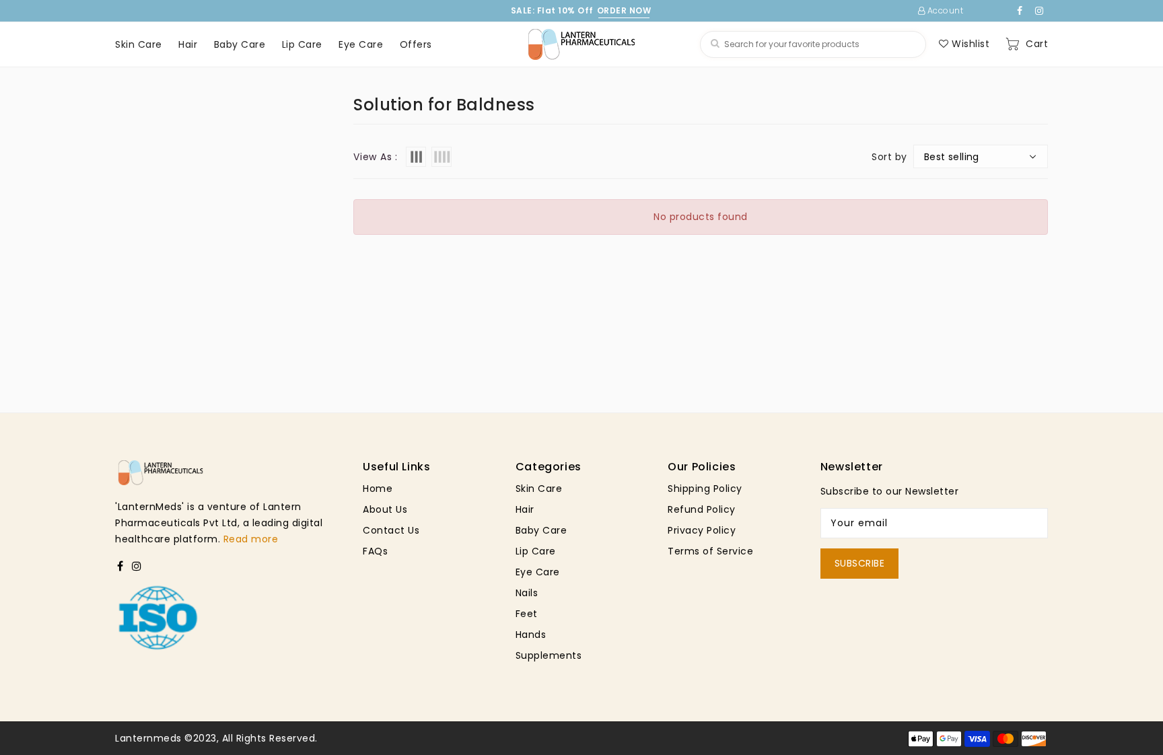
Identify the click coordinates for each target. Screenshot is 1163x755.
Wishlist (969, 43)
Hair (525, 509)
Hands (531, 634)
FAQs (375, 551)
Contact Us (391, 530)
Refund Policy (702, 509)
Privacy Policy (702, 530)
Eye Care (538, 572)
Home (377, 488)
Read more (251, 539)
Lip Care (536, 551)
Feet (527, 613)
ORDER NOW (624, 10)
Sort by (889, 156)
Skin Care (539, 488)
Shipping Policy (705, 488)
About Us (385, 509)
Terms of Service (710, 551)
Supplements (549, 655)
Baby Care (541, 530)
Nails (527, 593)
